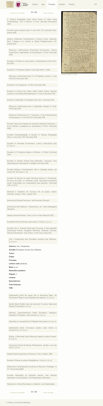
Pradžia (35, 4)
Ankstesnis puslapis (16, 13)
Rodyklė (62, 4)
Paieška (71, 4)
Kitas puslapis (49, 13)
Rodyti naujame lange (69, 74)
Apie (43, 4)
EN (95, 4)
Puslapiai (51, 4)
